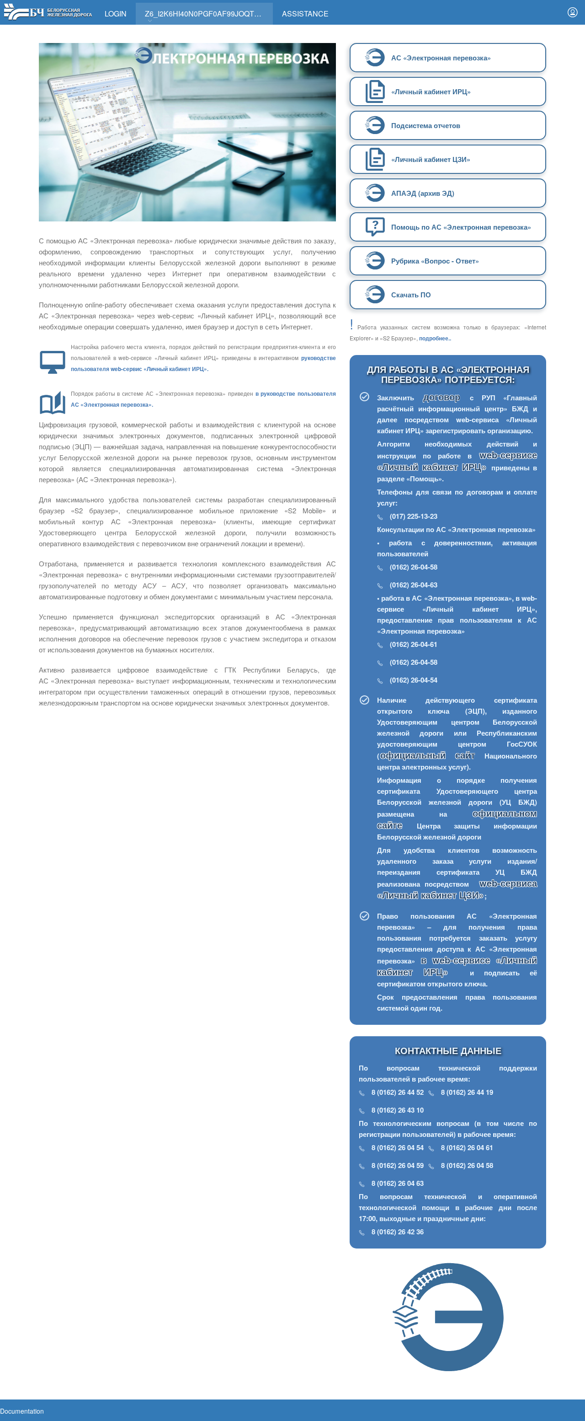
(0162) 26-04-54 (413, 680)
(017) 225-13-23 (413, 516)
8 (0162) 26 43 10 (398, 1110)
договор (446, 396)
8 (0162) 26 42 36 (398, 1232)
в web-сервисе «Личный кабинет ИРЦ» (457, 965)
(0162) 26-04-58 (413, 567)
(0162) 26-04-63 (413, 585)
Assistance (305, 13)
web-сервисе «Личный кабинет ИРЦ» (457, 460)
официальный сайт (427, 754)
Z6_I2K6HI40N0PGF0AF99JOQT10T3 (208, 13)
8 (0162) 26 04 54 (398, 1147)
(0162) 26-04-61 (413, 644)
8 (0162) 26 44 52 (398, 1092)
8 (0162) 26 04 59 (398, 1165)
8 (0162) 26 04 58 (467, 1165)
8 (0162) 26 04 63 (398, 1183)
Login (116, 13)
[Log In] (572, 12)
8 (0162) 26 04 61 (467, 1147)
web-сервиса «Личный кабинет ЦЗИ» (457, 888)
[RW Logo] (48, 11)
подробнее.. (435, 338)
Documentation (22, 1411)
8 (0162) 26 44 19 (467, 1092)
